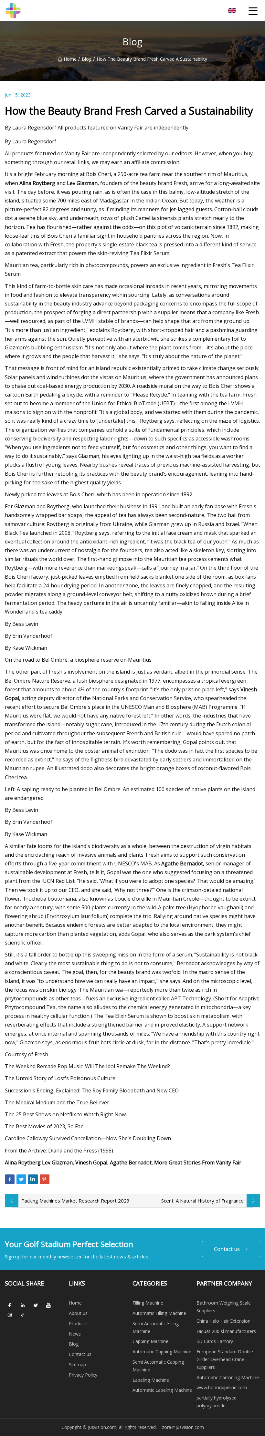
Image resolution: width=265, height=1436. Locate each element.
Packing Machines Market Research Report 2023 (75, 1200)
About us (78, 1313)
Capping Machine (150, 1341)
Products (78, 1323)
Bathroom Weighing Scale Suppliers (223, 1307)
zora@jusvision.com (183, 1427)
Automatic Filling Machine (159, 1313)
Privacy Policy (83, 1375)
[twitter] (35, 1305)
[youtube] (48, 1305)
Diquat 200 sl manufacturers (226, 1331)
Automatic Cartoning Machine (227, 1377)
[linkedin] (22, 1305)
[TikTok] (22, 1315)
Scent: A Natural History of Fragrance (202, 1200)
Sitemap (77, 1364)
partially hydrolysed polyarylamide (216, 1402)
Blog (86, 59)
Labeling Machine (150, 1380)
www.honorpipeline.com (221, 1387)
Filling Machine (147, 1303)
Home (70, 59)
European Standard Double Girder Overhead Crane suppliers (224, 1359)
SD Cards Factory (214, 1341)
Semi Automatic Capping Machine (158, 1366)
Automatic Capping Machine (161, 1351)
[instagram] (10, 1315)
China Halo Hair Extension (223, 1321)
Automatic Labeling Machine (162, 1390)
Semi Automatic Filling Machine (155, 1327)
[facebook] (10, 1305)
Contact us (227, 1249)
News (75, 1334)
